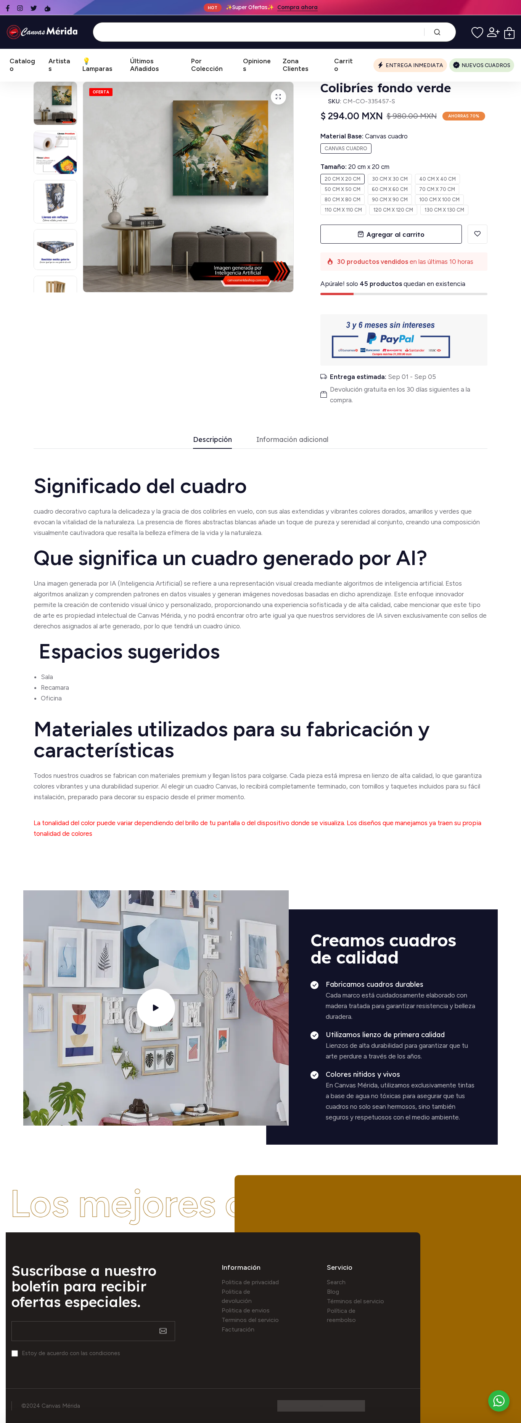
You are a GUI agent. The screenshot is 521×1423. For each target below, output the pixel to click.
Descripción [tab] (212, 440)
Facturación (238, 1329)
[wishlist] (477, 32)
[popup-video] (156, 1008)
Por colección (207, 64)
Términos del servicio (355, 1301)
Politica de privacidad (250, 1282)
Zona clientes (295, 64)
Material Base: (364, 136)
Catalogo (22, 64)
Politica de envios (246, 1310)
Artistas (59, 64)
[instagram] (20, 8)
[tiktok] (47, 8)
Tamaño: (354, 166)
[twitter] (34, 8)
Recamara (55, 687)
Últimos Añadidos (144, 64)
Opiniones (257, 64)
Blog (333, 1291)
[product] (278, 96)
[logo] (43, 32)
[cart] (509, 32)
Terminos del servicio (250, 1319)
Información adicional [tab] (292, 440)
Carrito (343, 64)
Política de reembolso (341, 1315)
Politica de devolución (237, 1296)
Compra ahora (297, 7)
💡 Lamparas (97, 64)
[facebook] (8, 8)
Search (336, 1282)
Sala (47, 677)
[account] (493, 32)
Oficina (51, 698)
